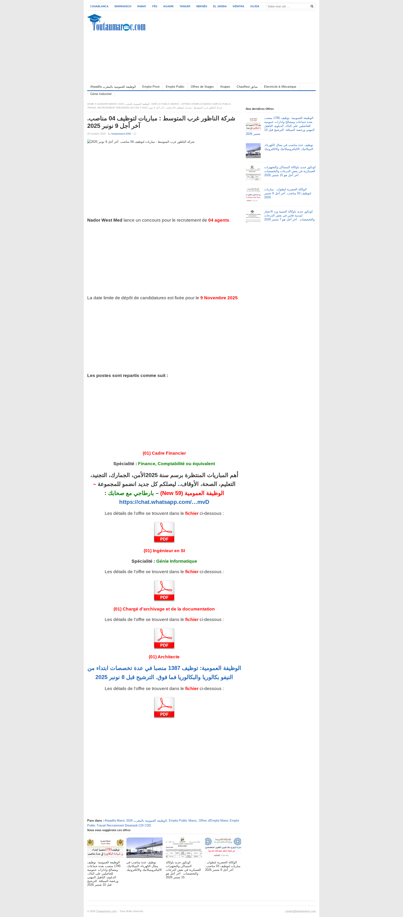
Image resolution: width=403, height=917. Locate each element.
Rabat (141, 6)
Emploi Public (175, 86)
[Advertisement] (231, 46)
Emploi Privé (151, 86)
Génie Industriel (100, 94)
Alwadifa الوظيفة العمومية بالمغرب (113, 86)
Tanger (185, 6)
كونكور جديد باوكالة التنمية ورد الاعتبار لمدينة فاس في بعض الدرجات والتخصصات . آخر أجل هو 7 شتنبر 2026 (289, 215)
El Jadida (220, 6)
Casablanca (99, 6)
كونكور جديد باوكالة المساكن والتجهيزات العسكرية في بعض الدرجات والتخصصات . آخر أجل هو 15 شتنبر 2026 (290, 171)
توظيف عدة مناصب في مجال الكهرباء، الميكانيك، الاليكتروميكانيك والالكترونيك (288, 147)
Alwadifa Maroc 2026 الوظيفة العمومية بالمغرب (123, 104)
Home (90, 104)
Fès (154, 6)
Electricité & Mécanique (280, 86)
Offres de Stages (202, 86)
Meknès (201, 6)
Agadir (168, 6)
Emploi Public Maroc (165, 104)
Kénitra (238, 6)
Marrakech (123, 6)
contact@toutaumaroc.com (300, 911)
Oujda (254, 6)
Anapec (225, 86)
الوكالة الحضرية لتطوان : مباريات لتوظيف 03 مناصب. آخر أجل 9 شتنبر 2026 (287, 193)
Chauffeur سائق (247, 86)
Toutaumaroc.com (106, 911)
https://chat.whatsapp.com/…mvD (164, 502)
